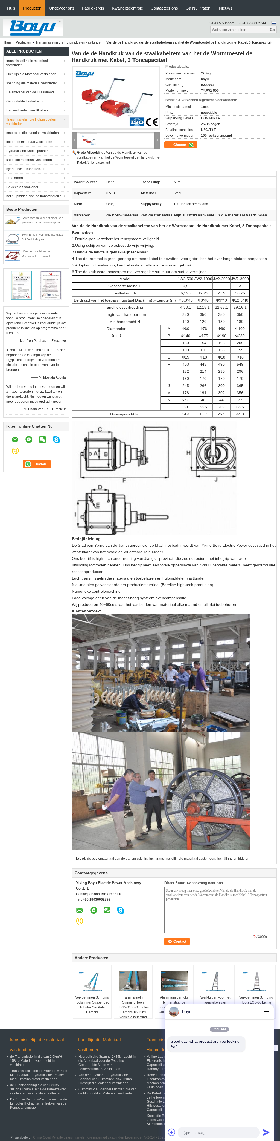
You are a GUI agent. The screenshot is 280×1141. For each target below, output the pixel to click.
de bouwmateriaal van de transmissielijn (117, 859)
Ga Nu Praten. (198, 8)
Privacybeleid (20, 1137)
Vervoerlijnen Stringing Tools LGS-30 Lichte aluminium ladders (256, 1002)
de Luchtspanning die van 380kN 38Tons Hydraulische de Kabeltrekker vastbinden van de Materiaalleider (38, 1089)
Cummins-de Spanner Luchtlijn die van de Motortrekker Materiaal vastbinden (107, 1091)
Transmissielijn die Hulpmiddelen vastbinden (69, 42)
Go (272, 30)
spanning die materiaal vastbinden (32, 83)
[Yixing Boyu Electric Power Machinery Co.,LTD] (33, 27)
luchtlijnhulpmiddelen (233, 859)
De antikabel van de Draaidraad (30, 92)
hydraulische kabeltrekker (25, 169)
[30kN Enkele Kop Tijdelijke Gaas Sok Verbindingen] (12, 238)
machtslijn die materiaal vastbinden (32, 133)
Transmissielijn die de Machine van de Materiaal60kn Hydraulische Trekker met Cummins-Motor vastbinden (38, 1075)
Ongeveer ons (61, 8)
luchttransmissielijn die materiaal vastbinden (182, 859)
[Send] (266, 1132)
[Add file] (172, 1132)
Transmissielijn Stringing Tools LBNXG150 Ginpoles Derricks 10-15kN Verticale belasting (133, 1007)
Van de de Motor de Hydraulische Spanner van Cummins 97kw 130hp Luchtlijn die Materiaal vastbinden (105, 1079)
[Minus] (266, 1011)
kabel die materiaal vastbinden (29, 160)
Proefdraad (14, 178)
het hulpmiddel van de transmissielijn (34, 196)
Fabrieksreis (93, 8)
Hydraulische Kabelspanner (27, 151)
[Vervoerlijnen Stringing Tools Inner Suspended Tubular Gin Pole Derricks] (92, 981)
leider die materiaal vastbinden (29, 142)
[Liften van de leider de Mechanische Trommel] (12, 255)
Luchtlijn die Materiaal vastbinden (31, 74)
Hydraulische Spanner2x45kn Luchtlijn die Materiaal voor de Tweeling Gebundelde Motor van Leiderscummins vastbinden (107, 1063)
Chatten (180, 145)
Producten (32, 8)
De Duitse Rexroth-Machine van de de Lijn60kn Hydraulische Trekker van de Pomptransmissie (38, 1103)
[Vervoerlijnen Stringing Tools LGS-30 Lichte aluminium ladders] (256, 981)
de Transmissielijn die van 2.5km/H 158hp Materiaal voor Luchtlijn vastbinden (36, 1061)
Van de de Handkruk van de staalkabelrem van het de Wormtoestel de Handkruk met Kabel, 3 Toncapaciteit (118, 157)
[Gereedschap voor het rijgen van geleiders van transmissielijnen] (12, 222)
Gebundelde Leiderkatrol (24, 101)
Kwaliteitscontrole (127, 8)
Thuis (7, 42)
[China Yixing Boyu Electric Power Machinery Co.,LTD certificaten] (21, 285)
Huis (11, 8)
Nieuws (225, 8)
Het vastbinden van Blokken (27, 110)
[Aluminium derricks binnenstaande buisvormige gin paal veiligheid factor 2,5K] (174, 981)
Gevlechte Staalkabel (22, 187)
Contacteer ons (164, 8)
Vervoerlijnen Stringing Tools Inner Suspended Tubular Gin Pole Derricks (92, 1005)
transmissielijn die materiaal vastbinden (27, 63)
